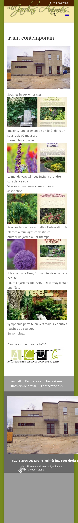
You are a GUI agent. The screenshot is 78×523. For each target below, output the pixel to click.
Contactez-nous (52, 386)
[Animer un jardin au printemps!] (37, 255)
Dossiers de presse (24, 386)
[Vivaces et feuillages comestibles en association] (37, 209)
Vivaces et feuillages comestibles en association (31, 188)
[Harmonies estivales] (37, 158)
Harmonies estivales (20, 140)
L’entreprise (33, 381)
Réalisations (54, 381)
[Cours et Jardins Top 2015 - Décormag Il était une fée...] (37, 306)
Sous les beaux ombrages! (24, 94)
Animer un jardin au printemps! (28, 237)
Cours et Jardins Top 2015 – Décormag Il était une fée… (37, 285)
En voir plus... (16, 333)
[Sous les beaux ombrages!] (37, 112)
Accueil (16, 381)
